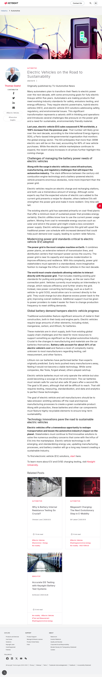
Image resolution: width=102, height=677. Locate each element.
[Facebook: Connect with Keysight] (7, 658)
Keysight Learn (10, 644)
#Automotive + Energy (40, 543)
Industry (4, 11)
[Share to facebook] (12, 93)
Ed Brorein (35, 595)
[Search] (90, 3)
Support (28, 633)
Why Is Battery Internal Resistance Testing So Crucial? (44, 510)
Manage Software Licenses (35, 639)
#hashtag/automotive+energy (80, 543)
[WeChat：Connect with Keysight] (25, 658)
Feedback (72, 665)
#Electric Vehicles (38, 540)
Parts (28, 644)
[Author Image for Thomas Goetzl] (12, 81)
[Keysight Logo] (12, 3)
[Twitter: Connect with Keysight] (16, 658)
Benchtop (36, 576)
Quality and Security (56, 642)
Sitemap (38, 665)
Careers (53, 649)
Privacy (32, 665)
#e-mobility (36, 546)
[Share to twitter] (12, 98)
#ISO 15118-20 (84, 546)
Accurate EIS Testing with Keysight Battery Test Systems (43, 585)
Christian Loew (37, 520)
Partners (8, 649)
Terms (45, 665)
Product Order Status (33, 642)
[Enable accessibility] (4, 672)
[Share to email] (12, 108)
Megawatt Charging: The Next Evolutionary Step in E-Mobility (82, 510)
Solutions (8, 642)
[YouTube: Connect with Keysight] (21, 658)
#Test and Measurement (40, 618)
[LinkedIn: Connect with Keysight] (11, 658)
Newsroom (54, 636)
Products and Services (12, 636)
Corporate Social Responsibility (60, 644)
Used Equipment (10, 647)
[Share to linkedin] (12, 103)
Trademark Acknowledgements (58, 665)
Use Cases (9, 639)
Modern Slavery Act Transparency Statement (63, 647)
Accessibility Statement (84, 665)
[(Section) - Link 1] (44, 487)
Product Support (31, 636)
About (51, 633)
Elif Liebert (74, 520)
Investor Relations (56, 639)
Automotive (32, 68)
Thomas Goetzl (13, 85)
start (72, 456)
